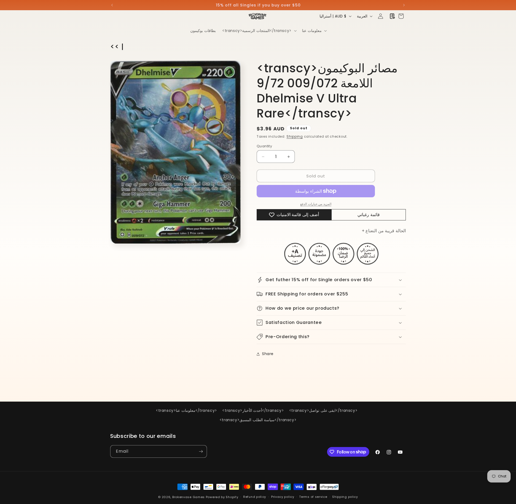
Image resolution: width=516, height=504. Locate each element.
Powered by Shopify (222, 497)
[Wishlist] (392, 16)
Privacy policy (282, 497)
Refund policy (254, 497)
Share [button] (268, 353)
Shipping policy (345, 497)
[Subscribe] (201, 451)
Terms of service (313, 497)
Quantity (264, 146)
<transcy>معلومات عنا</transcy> (186, 410)
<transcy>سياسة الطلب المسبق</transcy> (258, 420)
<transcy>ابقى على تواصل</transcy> (323, 410)
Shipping (294, 136)
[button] (259, 30)
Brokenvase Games (188, 497)
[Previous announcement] (112, 5)
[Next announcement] (404, 5)
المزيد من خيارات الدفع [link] (315, 204)
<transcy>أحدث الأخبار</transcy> (253, 410)
